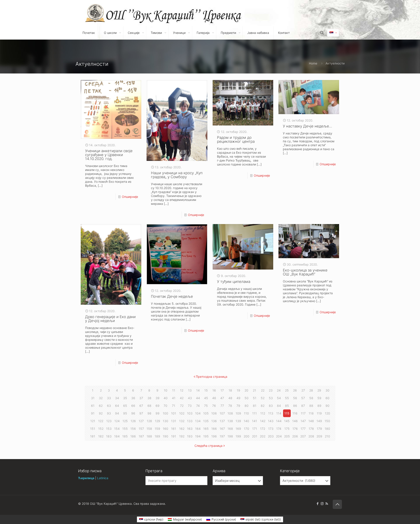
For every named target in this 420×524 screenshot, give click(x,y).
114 (278, 413)
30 (327, 390)
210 (327, 436)
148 (311, 421)
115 (286, 413)
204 (279, 436)
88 (311, 405)
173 (270, 428)
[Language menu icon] (333, 33)
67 (141, 405)
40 (166, 398)
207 (303, 436)
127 (141, 421)
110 (246, 413)
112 (262, 413)
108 (230, 413)
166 (214, 428)
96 (133, 413)
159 (157, 428)
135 (206, 421)
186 (133, 436)
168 (230, 428)
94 (117, 413)
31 (92, 398)
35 (125, 398)
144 (279, 421)
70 (165, 405)
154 (117, 428)
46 (214, 398)
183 (109, 436)
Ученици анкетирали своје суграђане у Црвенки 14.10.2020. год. (109, 155)
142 (262, 421)
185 (125, 436)
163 (189, 428)
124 (117, 421)
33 (109, 398)
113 (270, 413)
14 (198, 390)
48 (230, 398)
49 (238, 398)
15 (206, 390)
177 (303, 428)
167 (222, 428)
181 (92, 436)
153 (109, 428)
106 (214, 413)
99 (157, 413)
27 (303, 390)
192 (181, 436)
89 (319, 405)
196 (214, 436)
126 (133, 421)
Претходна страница (211, 376)
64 (117, 405)
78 (230, 405)
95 (125, 413)
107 (222, 413)
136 (214, 421)
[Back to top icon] (337, 504)
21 (254, 390)
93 (109, 413)
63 (109, 405)
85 (287, 405)
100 (165, 413)
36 (133, 398)
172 (262, 428)
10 (165, 390)
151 (92, 428)
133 (189, 421)
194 (198, 436)
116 (295, 413)
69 (157, 405)
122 (100, 421)
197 (222, 436)
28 (311, 390)
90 (327, 405)
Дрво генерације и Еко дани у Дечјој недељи (110, 319)
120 (327, 413)
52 (262, 398)
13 (190, 390)
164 (198, 428)
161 (173, 428)
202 (262, 436)
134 (198, 421)
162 (181, 428)
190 (165, 436)
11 (173, 390)
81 (254, 405)
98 (149, 413)
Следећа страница (208, 445)
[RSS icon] (326, 503)
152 (100, 428)
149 (319, 421)
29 (319, 390)
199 (238, 436)
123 (109, 421)
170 (246, 428)
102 (181, 413)
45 (206, 398)
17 (222, 390)
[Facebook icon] (317, 503)
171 (254, 428)
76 (214, 405)
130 (165, 421)
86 (295, 405)
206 (295, 436)
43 (190, 398)
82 (262, 405)
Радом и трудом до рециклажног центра (236, 139)
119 (319, 413)
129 (157, 421)
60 (327, 398)
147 (303, 421)
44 (198, 398)
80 (246, 405)
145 (287, 421)
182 (100, 436)
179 (319, 428)
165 (206, 428)
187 (141, 436)
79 (238, 405)
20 (246, 390)
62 (101, 405)
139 (238, 421)
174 (278, 428)
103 (189, 413)
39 (157, 398)
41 (173, 398)
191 (173, 436)
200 (246, 436)
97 (141, 413)
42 (182, 398)
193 (189, 436)
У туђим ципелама (233, 281)
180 (327, 428)
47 (222, 398)
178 (311, 428)
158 (149, 428)
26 (295, 390)
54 (279, 398)
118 (311, 413)
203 (271, 436)
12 (181, 390)
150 (327, 421)
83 (271, 405)
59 (319, 398)
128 (149, 421)
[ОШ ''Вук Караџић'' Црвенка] (95, 13)
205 (287, 436)
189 (157, 436)
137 (222, 421)
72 (182, 405)
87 (303, 405)
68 (149, 405)
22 (262, 390)
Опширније (130, 196)
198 (230, 436)
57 (303, 398)
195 (206, 436)
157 (141, 428)
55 (287, 398)
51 (254, 398)
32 (101, 398)
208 (311, 436)
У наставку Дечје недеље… (307, 126)
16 (214, 390)
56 (295, 398)
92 (101, 413)
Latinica (102, 478)
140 (246, 421)
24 (279, 390)
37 (141, 398)
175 (287, 428)
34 (117, 398)
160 (165, 428)
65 (125, 405)
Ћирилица (86, 478)
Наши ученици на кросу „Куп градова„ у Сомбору (177, 175)
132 (181, 421)
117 (303, 413)
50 (246, 398)
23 (271, 390)
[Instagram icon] (322, 503)
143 (270, 421)
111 (254, 413)
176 (295, 428)
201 (254, 436)
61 (92, 405)
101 (173, 413)
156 (133, 428)
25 (287, 390)
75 (206, 405)
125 (125, 421)
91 (92, 413)
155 (125, 428)
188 (149, 436)
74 (198, 405)
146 (295, 421)
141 (254, 421)
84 (279, 405)
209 (319, 436)
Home (313, 63)
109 (238, 413)
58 (311, 398)
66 (133, 405)
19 (238, 390)
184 (117, 436)
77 (222, 405)
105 (206, 413)
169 (238, 428)
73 (190, 405)
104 (198, 413)
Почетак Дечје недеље (172, 296)
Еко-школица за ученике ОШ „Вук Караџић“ (305, 272)
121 (92, 421)
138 (230, 421)
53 (271, 398)
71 (173, 405)
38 (149, 398)
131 (173, 421)
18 (230, 390)
